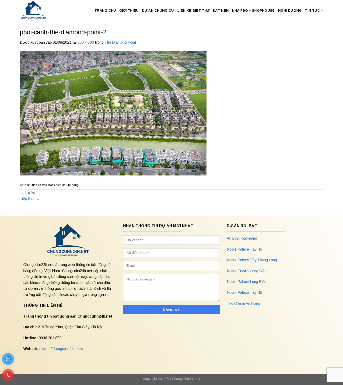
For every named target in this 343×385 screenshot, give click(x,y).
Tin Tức (312, 10)
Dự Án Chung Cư (158, 10)
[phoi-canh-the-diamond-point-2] (113, 113)
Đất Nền (221, 10)
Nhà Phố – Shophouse (253, 10)
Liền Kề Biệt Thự (193, 10)
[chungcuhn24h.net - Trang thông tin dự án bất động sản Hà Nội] (36, 10)
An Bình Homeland (242, 238)
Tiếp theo (30, 199)
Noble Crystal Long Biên (246, 271)
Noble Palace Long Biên (246, 282)
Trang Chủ (105, 10)
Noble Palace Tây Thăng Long (252, 260)
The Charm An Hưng (243, 303)
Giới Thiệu (129, 10)
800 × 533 (85, 42)
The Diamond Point (120, 42)
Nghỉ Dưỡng (290, 10)
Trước (27, 193)
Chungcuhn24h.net (186, 379)
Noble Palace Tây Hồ (244, 249)
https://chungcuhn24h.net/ (62, 349)
